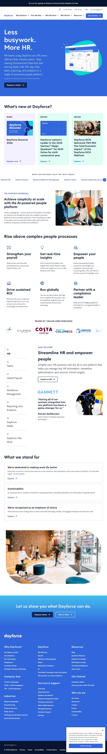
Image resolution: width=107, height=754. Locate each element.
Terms (30, 750)
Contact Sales (67, 9)
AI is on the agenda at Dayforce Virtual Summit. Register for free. (53, 3)
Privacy (22, 750)
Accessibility (39, 750)
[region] (85, 739)
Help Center (78, 9)
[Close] (102, 730)
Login (86, 9)
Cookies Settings (86, 746)
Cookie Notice (51, 750)
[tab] (15, 352)
